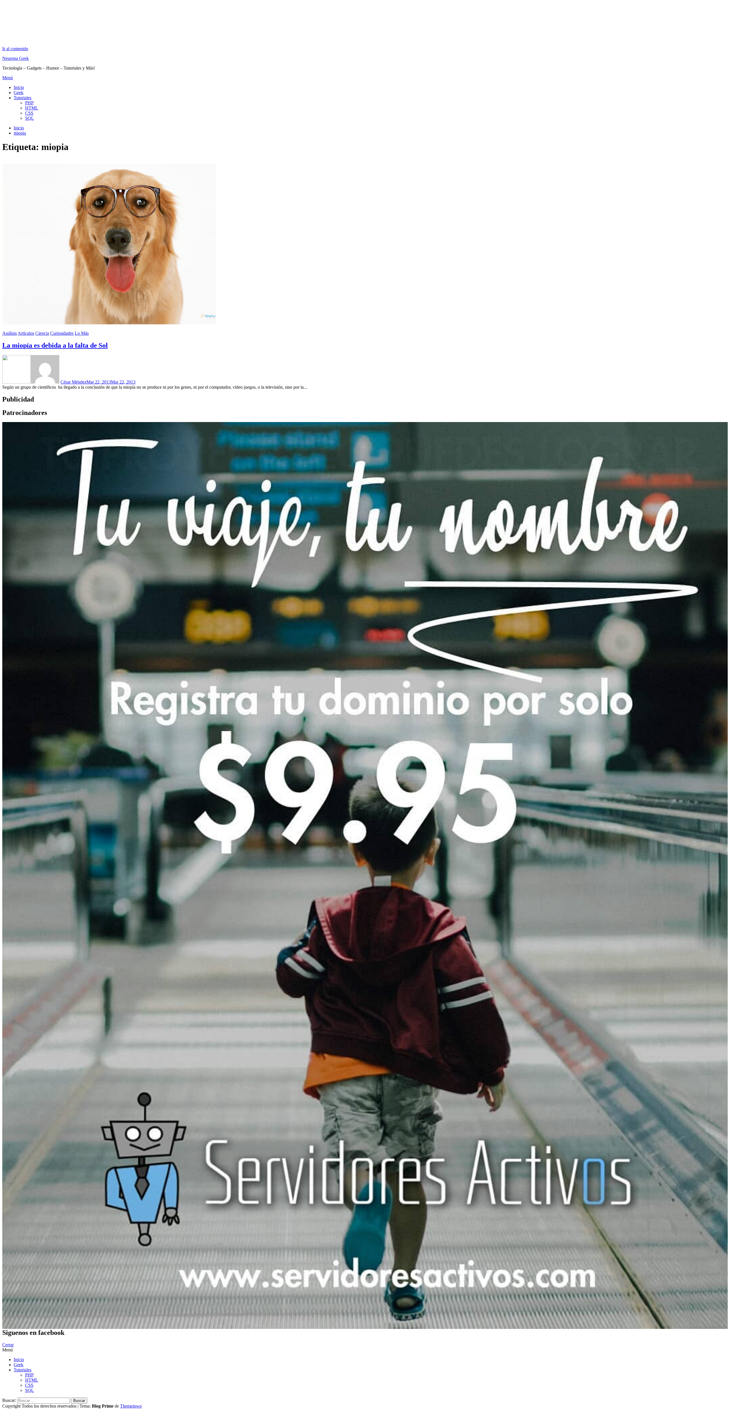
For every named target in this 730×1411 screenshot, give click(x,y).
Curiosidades (62, 333)
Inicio (19, 87)
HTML (31, 108)
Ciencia (42, 333)
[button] (365, 77)
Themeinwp (131, 1406)
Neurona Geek (15, 58)
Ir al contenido (15, 48)
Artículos (26, 333)
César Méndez (73, 382)
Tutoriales (22, 97)
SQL (29, 118)
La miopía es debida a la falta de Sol (55, 345)
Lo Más (82, 333)
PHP (29, 102)
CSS (29, 113)
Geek (18, 92)
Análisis (9, 333)
